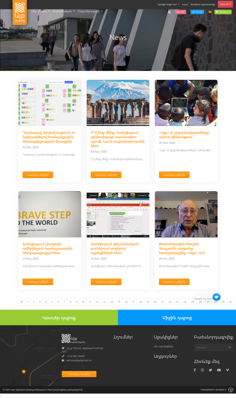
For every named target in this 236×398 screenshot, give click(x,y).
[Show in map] (24, 371)
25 (192, 302)
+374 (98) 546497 (73, 356)
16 (126, 302)
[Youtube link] (219, 370)
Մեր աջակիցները (163, 346)
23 (177, 302)
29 (222, 302)
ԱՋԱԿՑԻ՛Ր (225, 4)
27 (207, 302)
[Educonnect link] (210, 12)
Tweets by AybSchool (207, 298)
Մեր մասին (40, 11)
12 (97, 302)
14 (111, 302)
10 (83, 302)
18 (140, 302)
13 (104, 302)
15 (119, 302)
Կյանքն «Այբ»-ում (167, 4)
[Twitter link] (210, 370)
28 (215, 302)
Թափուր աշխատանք (203, 4)
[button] (223, 12)
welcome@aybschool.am (77, 360)
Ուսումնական (62, 11)
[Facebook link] (195, 370)
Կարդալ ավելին (38, 175)
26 (200, 302)
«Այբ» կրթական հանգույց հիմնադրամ (28, 389)
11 (90, 302)
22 (169, 302)
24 (185, 302)
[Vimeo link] (227, 370)
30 (230, 302)
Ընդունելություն (89, 11)
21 (162, 302)
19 (147, 302)
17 (133, 302)
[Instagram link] (202, 370)
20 (155, 302)
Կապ (185, 4)
